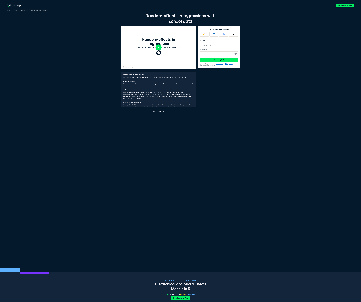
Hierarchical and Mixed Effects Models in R (34, 10)
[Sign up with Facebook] (223, 34)
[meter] (181, 294)
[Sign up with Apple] (233, 34)
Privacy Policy (229, 64)
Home (8, 10)
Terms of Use (219, 64)
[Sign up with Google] (204, 34)
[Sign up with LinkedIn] (213, 34)
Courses (15, 10)
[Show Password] (235, 53)
